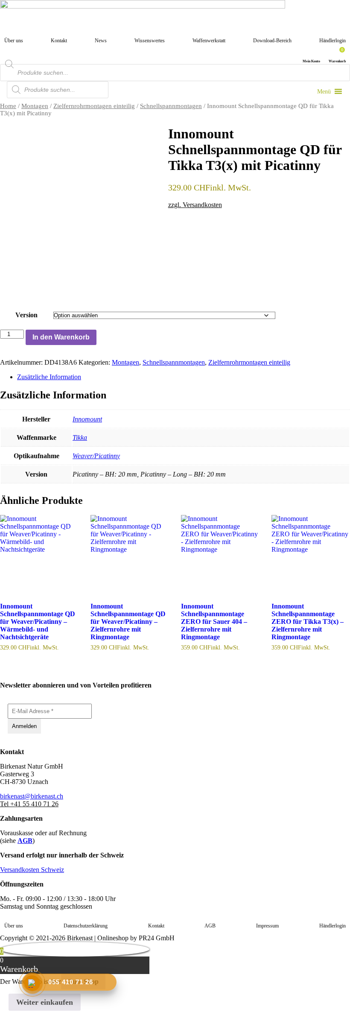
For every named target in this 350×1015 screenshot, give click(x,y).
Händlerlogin (332, 41)
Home (8, 105)
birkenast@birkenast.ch (31, 796)
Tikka (80, 437)
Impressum (267, 926)
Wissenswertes (149, 41)
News (101, 41)
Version (26, 315)
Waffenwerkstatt (208, 41)
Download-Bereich (272, 41)
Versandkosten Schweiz (32, 869)
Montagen (34, 105)
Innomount (87, 419)
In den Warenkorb (61, 337)
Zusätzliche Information (49, 376)
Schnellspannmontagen (171, 105)
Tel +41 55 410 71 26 (29, 803)
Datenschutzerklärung (86, 926)
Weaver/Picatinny (96, 455)
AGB (25, 840)
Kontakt (59, 41)
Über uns (13, 41)
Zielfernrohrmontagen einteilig (94, 105)
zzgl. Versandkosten (195, 204)
